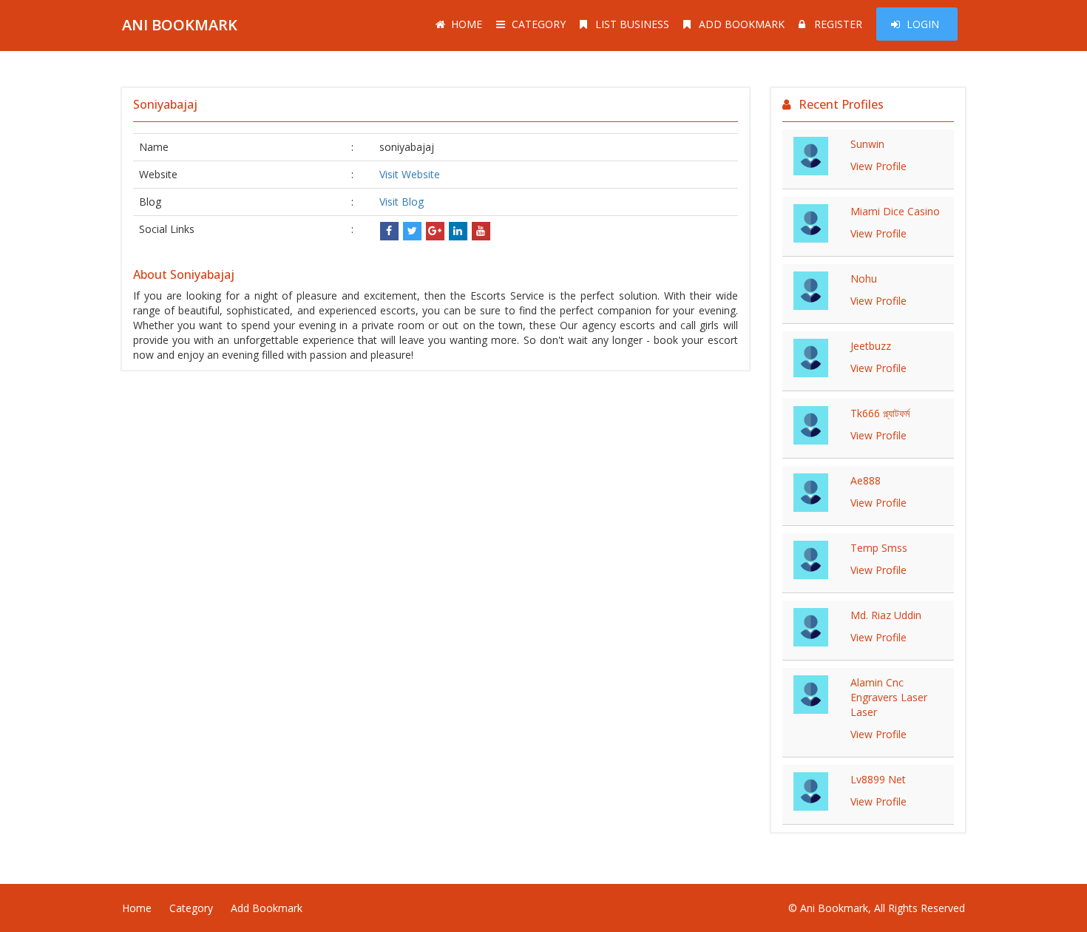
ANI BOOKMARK (179, 25)
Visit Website (409, 174)
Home (466, 24)
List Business (632, 24)
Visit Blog (401, 202)
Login (923, 24)
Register (838, 24)
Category (539, 24)
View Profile (878, 166)
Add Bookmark (742, 24)
